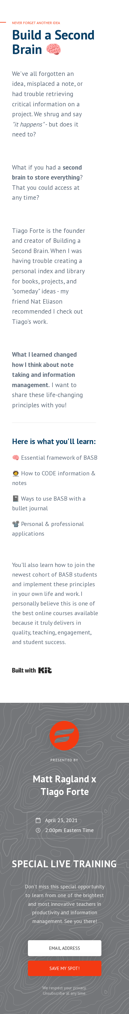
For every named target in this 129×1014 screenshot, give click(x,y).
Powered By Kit (32, 670)
